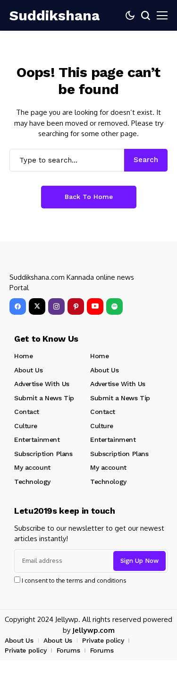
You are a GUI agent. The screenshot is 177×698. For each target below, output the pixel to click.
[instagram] (56, 306)
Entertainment (37, 439)
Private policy (103, 640)
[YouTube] (95, 306)
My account (32, 467)
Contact (26, 411)
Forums (68, 650)
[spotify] (114, 306)
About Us (28, 370)
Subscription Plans (43, 453)
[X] (37, 306)
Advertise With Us (41, 384)
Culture (25, 426)
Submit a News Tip (44, 398)
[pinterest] (75, 306)
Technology (32, 481)
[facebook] (17, 306)
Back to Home (89, 196)
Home (23, 356)
